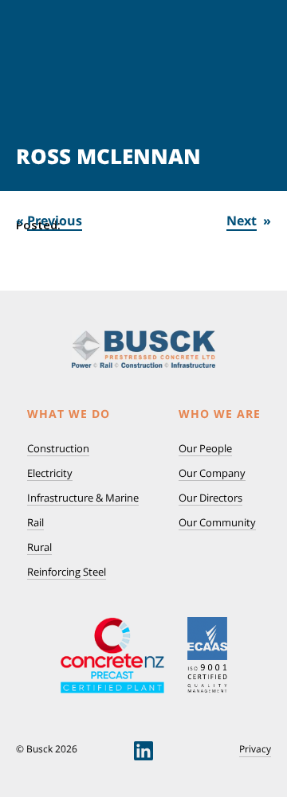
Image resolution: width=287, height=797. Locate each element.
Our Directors (210, 497)
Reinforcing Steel (66, 572)
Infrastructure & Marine (83, 497)
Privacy (255, 749)
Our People (205, 448)
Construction (58, 448)
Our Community (217, 522)
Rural (39, 547)
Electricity (50, 473)
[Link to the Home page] (143, 349)
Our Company (212, 473)
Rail (35, 522)
